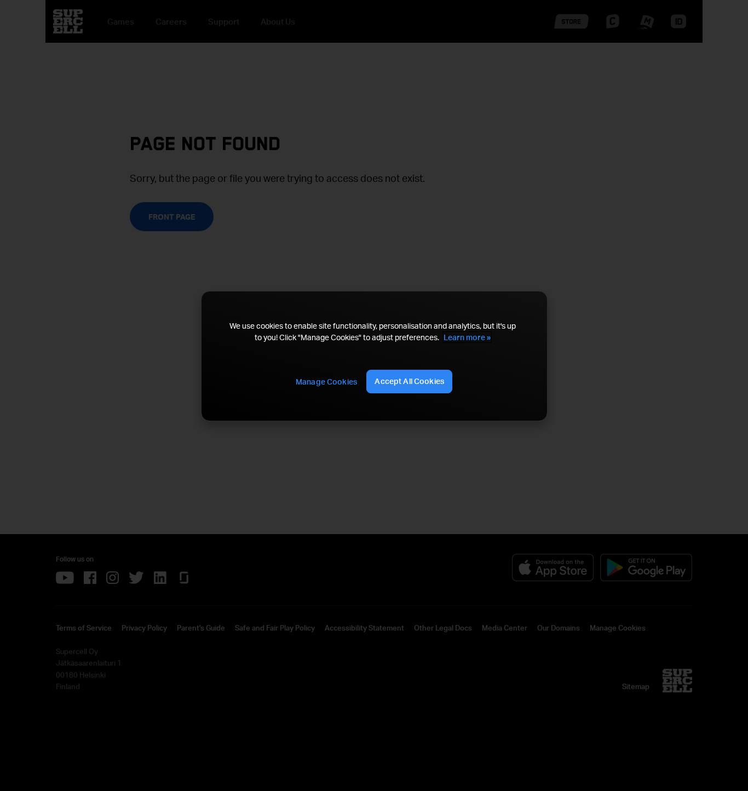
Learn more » (467, 337)
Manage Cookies (326, 381)
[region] (374, 356)
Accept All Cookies (409, 381)
